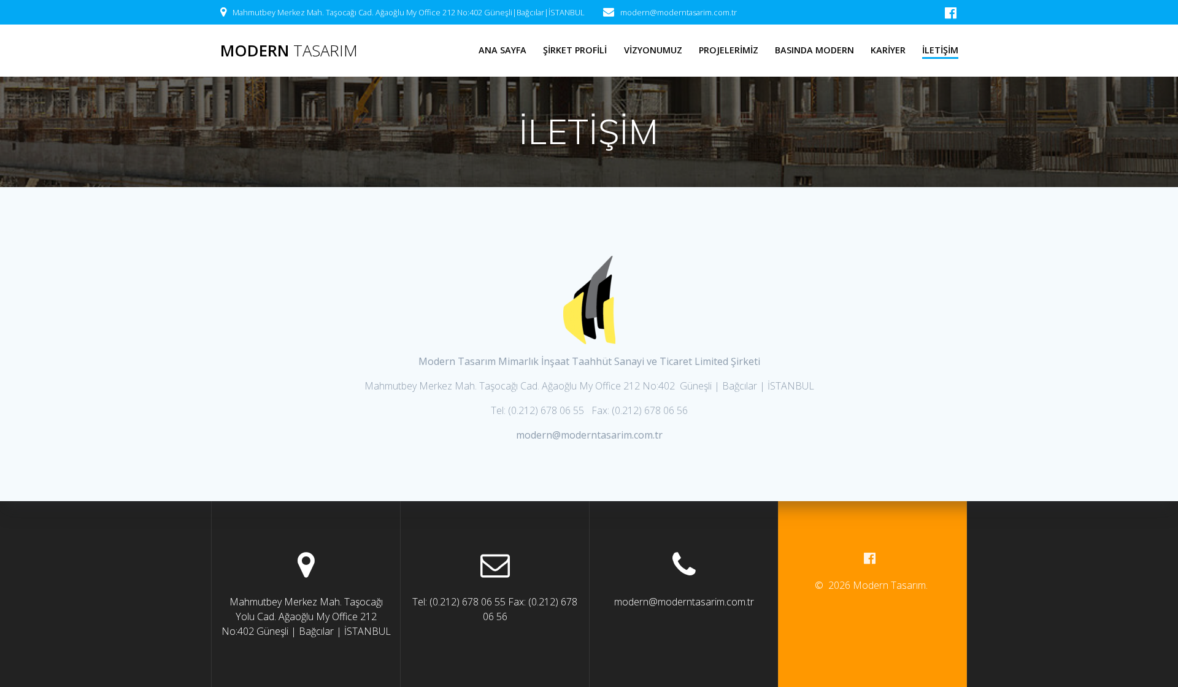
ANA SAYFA (502, 50)
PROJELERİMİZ (728, 50)
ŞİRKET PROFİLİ (575, 50)
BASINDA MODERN (814, 50)
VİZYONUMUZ (653, 50)
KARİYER (888, 50)
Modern (289, 51)
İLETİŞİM (940, 50)
